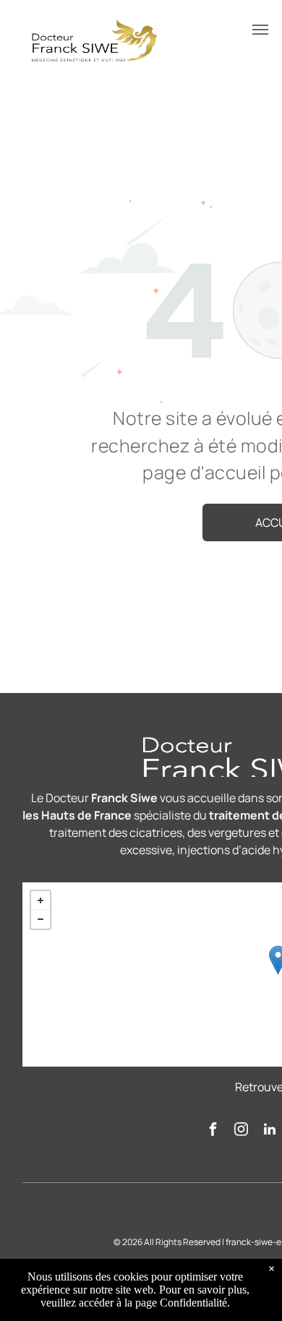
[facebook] (213, 1131)
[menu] (260, 29)
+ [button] (40, 900)
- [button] (40, 919)
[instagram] (241, 1131)
